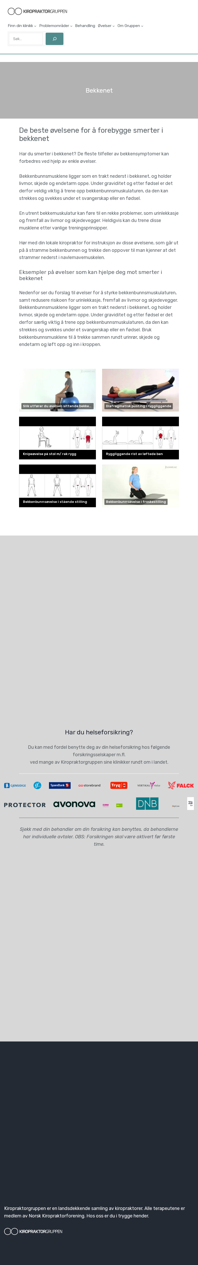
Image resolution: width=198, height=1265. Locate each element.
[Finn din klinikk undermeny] (35, 26)
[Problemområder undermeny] (71, 26)
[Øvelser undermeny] (113, 26)
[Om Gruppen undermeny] (142, 26)
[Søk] (54, 39)
